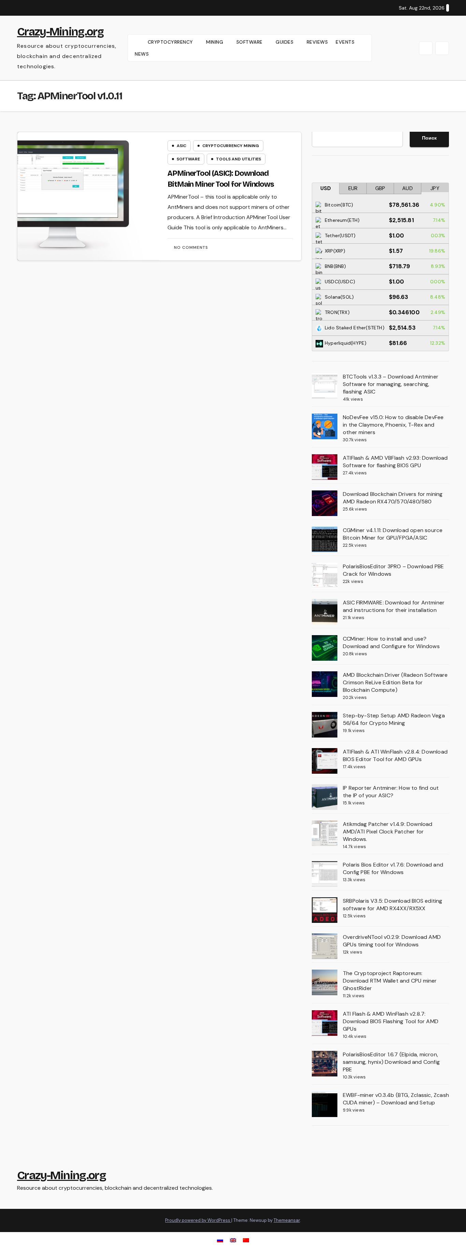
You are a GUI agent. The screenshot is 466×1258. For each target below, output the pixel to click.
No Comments (191, 247)
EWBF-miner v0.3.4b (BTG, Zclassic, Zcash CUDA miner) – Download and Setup (396, 1098)
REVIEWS (317, 42)
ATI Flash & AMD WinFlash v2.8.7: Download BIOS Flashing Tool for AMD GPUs (390, 1021)
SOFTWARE (250, 42)
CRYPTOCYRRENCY (171, 42)
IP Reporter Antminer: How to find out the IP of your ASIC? (391, 791)
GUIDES (285, 42)
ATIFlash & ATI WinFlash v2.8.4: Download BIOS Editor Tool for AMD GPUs (395, 755)
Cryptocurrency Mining (230, 145)
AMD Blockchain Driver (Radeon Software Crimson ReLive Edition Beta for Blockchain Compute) (395, 682)
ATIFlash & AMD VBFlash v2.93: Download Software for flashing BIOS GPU (395, 461)
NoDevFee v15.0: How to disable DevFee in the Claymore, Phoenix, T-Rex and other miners (393, 425)
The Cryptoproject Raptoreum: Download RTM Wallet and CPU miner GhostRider (390, 981)
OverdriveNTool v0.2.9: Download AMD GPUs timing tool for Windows (392, 940)
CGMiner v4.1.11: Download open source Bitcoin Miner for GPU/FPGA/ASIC (392, 534)
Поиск (429, 138)
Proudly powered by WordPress (198, 1220)
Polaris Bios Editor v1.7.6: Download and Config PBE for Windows (393, 868)
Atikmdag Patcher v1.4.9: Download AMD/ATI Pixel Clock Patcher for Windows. (388, 831)
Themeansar (287, 1220)
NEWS (142, 54)
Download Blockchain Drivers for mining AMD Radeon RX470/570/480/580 (393, 497)
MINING (215, 42)
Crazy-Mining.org (60, 32)
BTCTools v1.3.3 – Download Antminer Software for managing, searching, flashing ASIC (390, 384)
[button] (426, 48)
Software (188, 159)
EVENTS (345, 42)
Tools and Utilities (238, 159)
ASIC (181, 145)
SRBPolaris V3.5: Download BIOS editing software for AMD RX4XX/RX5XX (392, 904)
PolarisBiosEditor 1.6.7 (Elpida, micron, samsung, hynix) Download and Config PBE (391, 1062)
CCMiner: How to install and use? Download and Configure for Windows (391, 642)
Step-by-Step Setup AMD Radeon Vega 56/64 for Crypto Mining (394, 719)
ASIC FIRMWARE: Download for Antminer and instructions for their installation (394, 606)
